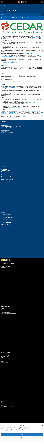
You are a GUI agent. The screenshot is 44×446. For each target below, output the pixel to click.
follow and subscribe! (27, 53)
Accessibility (3, 267)
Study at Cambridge (5, 306)
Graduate (3, 309)
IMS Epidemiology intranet (7, 179)
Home (4, 5)
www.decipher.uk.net (16, 107)
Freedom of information (6, 268)
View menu (2, 2)
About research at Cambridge (7, 406)
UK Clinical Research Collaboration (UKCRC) (10, 87)
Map (2, 357)
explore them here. (6, 69)
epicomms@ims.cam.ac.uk (7, 123)
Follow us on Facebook (6, 217)
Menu (2, 14)
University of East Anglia (21, 38)
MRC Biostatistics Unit (7, 38)
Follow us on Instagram (6, 219)
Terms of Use (4, 169)
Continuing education (5, 312)
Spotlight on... (4, 405)
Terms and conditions (5, 270)
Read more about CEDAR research (10, 62)
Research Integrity (5, 174)
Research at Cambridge (6, 399)
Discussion (3, 404)
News (2, 358)
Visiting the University (5, 356)
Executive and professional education (8, 313)
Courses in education (5, 314)
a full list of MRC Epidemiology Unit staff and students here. (18, 81)
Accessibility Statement (6, 170)
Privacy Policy (4, 171)
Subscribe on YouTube (6, 224)
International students (5, 311)
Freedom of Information (6, 176)
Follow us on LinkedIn (6, 222)
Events (2, 360)
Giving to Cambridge (5, 362)
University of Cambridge (36, 37)
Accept (22, 434)
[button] (42, 425)
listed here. (11, 79)
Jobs (2, 361)
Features (3, 402)
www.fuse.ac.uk (32, 102)
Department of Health (11, 112)
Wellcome (23, 116)
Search (42, 2)
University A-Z (4, 265)
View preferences (22, 440)
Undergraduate (4, 308)
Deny (22, 437)
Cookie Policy (4, 173)
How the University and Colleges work (9, 355)
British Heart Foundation (32, 111)
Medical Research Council (14, 113)
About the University (5, 352)
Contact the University (5, 266)
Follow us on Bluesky (6, 214)
